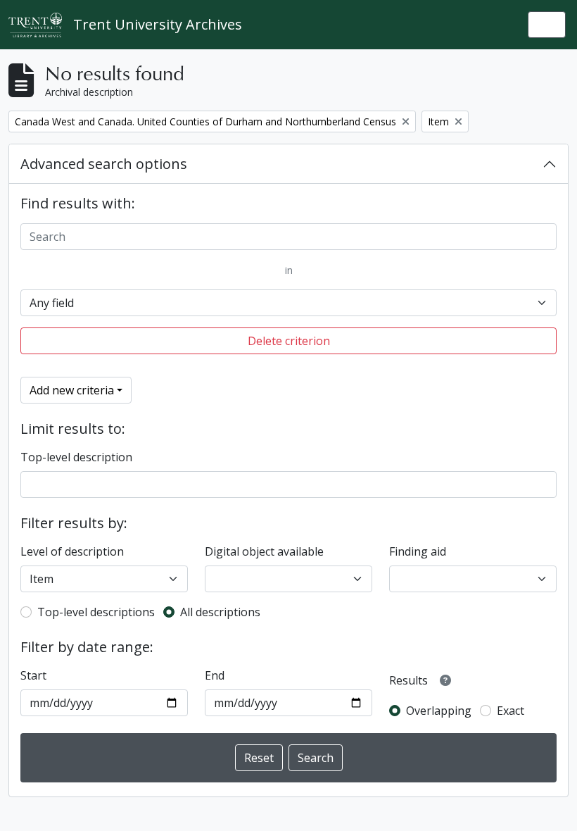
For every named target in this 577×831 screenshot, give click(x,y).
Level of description (72, 551)
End (214, 675)
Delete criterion (289, 341)
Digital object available (264, 551)
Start (33, 675)
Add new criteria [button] (72, 390)
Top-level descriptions (96, 612)
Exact (510, 710)
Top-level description (76, 457)
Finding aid (417, 551)
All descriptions (220, 612)
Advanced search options (103, 163)
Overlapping (438, 710)
